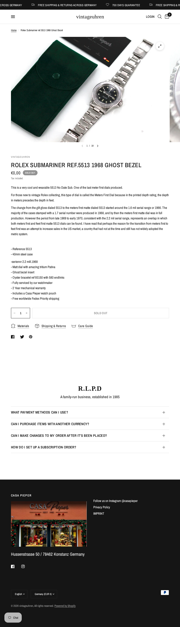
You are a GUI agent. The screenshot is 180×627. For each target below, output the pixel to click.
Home (13, 30)
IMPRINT (98, 513)
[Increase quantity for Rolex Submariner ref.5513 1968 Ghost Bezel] (26, 313)
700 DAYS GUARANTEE (114, 5)
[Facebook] (16, 566)
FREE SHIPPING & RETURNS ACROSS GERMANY (54, 5)
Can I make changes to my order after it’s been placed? (59, 435)
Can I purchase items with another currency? (50, 423)
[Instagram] (26, 566)
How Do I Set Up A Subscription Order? (43, 447)
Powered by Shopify (65, 606)
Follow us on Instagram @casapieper (115, 500)
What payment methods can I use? (39, 412)
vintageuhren (90, 16)
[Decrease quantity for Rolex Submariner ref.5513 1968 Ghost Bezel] (14, 313)
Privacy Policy (101, 507)
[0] (166, 17)
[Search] (159, 17)
